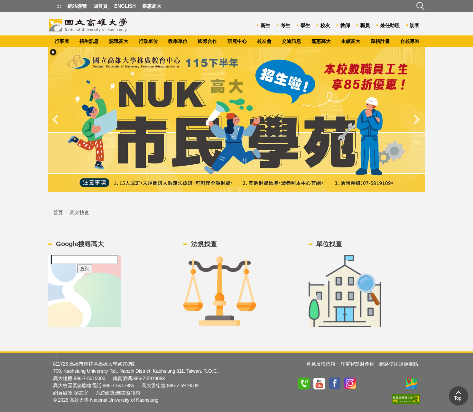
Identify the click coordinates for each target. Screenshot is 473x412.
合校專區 (410, 41)
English (125, 6)
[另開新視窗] (236, 119)
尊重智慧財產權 (357, 364)
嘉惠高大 (321, 41)
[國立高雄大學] (88, 23)
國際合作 (207, 41)
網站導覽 (77, 6)
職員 (365, 25)
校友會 (264, 41)
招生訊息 (89, 41)
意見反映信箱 (320, 364)
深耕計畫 (380, 41)
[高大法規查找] (219, 291)
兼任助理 (390, 25)
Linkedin (397, 383)
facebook (335, 383)
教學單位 (178, 41)
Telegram (381, 383)
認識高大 (118, 41)
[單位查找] (345, 291)
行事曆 (62, 41)
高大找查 (79, 212)
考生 (285, 25)
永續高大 (350, 41)
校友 (325, 25)
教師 (345, 25)
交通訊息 (291, 41)
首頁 (58, 212)
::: (58, 6)
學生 (305, 25)
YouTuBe (319, 383)
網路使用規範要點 (398, 364)
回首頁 (100, 6)
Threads (366, 383)
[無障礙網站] (406, 399)
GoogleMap (412, 383)
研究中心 (237, 41)
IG (350, 383)
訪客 (415, 25)
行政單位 (148, 41)
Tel (304, 383)
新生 (265, 25)
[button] (53, 52)
